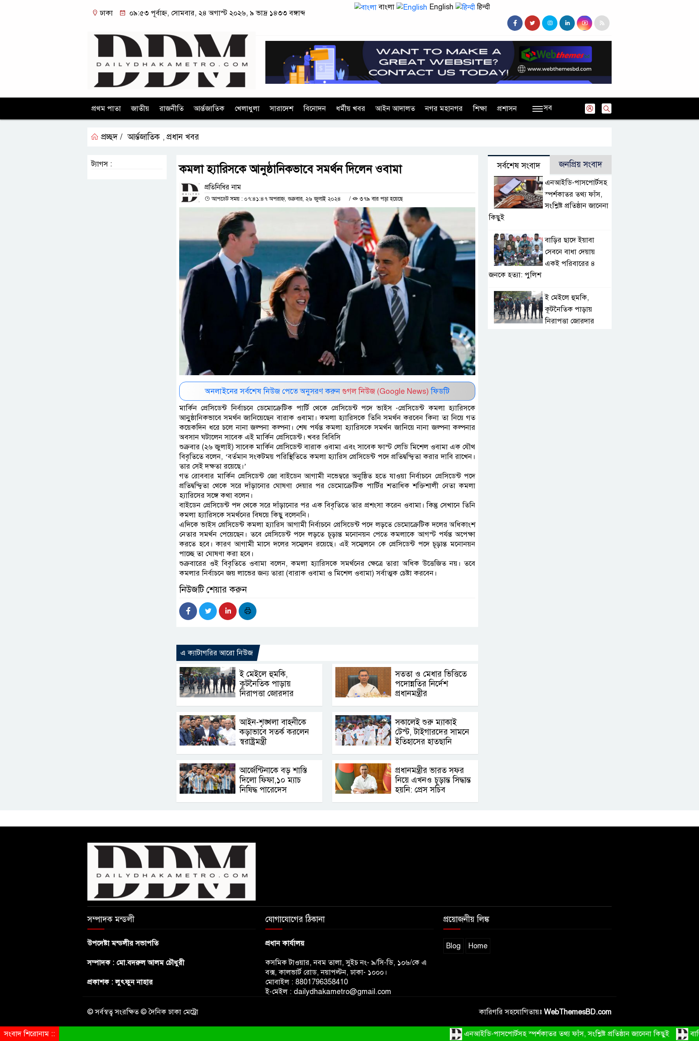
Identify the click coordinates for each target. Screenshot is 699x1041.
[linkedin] (567, 23)
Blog (453, 945)
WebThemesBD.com (578, 1011)
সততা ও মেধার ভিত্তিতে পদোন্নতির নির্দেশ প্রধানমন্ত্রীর (431, 684)
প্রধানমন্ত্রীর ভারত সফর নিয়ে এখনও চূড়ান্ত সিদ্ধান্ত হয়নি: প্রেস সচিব (433, 780)
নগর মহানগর (444, 108)
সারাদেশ (281, 108)
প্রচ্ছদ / (111, 137)
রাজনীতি (171, 108)
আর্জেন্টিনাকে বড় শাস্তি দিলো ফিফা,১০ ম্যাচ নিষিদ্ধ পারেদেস (273, 780)
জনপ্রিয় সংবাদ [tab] (580, 164)
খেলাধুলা (247, 108)
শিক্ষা (480, 108)
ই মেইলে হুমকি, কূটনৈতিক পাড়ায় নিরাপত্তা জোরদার (266, 684)
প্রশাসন (507, 108)
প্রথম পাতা (106, 108)
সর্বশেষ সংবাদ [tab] (518, 166)
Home (477, 945)
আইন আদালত (395, 108)
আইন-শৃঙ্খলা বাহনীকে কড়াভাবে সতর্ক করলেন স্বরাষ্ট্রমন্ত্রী (274, 732)
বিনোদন (314, 108)
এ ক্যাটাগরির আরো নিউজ (216, 652)
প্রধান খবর (183, 137)
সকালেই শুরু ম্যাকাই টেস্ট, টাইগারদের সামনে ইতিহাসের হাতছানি (432, 732)
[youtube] (584, 23)
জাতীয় (140, 108)
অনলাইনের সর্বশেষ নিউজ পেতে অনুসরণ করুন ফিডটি (327, 391)
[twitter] (532, 23)
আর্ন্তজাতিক (209, 108)
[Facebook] (188, 611)
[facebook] (515, 23)
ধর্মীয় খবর (350, 108)
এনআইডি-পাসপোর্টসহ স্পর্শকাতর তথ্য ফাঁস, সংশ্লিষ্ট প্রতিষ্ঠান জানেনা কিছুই (544, 1033)
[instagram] (549, 23)
